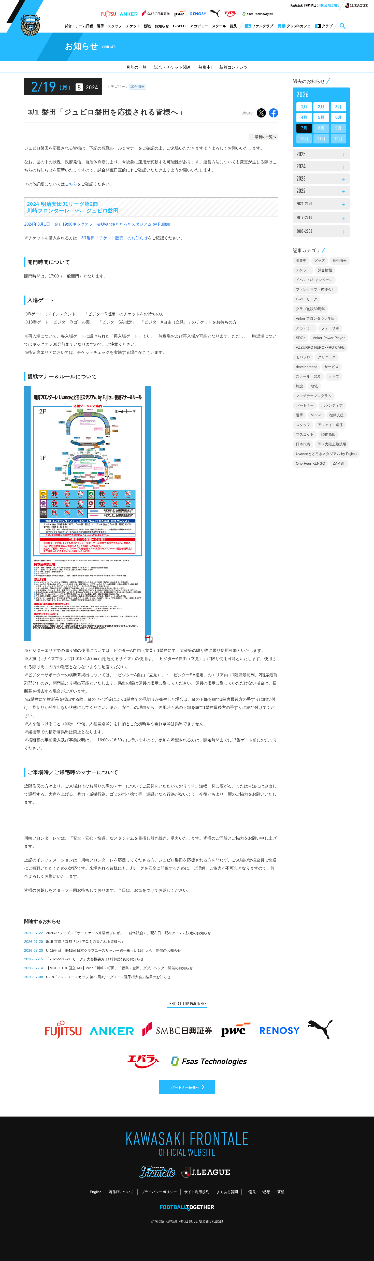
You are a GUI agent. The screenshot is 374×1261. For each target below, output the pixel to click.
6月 (338, 117)
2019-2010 (321, 218)
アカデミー (199, 26)
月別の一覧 (136, 67)
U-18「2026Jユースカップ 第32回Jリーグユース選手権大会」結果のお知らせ (108, 977)
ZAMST (339, 463)
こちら (71, 184)
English (96, 1192)
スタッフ (303, 425)
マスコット (305, 434)
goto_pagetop (358, 1243)
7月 (304, 128)
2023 (321, 179)
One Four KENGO (310, 463)
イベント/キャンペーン (314, 280)
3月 (338, 107)
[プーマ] (215, 12)
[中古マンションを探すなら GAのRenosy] (198, 12)
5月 (321, 117)
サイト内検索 (342, 26)
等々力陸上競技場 (332, 444)
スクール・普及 (224, 26)
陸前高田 (328, 434)
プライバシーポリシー (159, 1192)
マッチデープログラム (314, 396)
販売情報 (340, 260)
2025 (321, 155)
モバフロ (303, 357)
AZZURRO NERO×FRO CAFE (320, 347)
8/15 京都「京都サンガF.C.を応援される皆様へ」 (85, 942)
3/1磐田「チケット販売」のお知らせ (114, 238)
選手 (299, 415)
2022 (321, 191)
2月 (321, 107)
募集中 (301, 260)
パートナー (305, 405)
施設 (299, 386)
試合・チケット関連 (172, 67)
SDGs (300, 338)
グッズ (319, 260)
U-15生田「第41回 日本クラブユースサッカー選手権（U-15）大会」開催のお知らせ (113, 950)
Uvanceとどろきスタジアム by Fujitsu (326, 454)
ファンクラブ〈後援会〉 (315, 289)
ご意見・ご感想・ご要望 (264, 1192)
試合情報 (138, 86)
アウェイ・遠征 (330, 425)
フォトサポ (330, 328)
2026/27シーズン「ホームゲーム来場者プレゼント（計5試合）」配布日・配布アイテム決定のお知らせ (128, 933)
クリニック (327, 357)
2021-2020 (321, 205)
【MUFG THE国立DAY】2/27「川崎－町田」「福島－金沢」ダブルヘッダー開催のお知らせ (119, 968)
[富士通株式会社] (108, 12)
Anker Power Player (329, 338)
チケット (303, 270)
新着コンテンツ (233, 67)
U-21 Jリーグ (306, 299)
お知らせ (162, 26)
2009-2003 (321, 232)
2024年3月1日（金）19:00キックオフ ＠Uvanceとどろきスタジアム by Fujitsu (97, 224)
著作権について (121, 1192)
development (306, 367)
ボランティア (332, 405)
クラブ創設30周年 (310, 309)
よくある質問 (227, 1192)
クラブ (333, 376)
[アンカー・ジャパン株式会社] (128, 12)
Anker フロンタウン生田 (315, 318)
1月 (304, 107)
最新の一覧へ (265, 137)
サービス (331, 367)
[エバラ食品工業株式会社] (230, 12)
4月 (304, 117)
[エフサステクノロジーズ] (257, 12)
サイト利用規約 (196, 1192)
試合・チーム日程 (79, 26)
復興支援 (336, 415)
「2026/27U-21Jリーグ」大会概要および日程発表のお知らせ (95, 959)
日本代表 (303, 444)
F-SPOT (179, 26)
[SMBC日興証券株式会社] (155, 12)
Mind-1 (316, 415)
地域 (314, 386)
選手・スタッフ (109, 26)
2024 (321, 167)
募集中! (205, 67)
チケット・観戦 (138, 26)
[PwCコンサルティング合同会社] (179, 12)
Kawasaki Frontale (315, 6)
